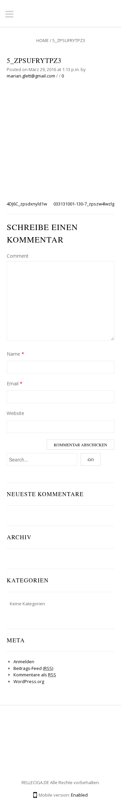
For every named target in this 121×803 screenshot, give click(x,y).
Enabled (79, 795)
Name (15, 354)
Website (15, 413)
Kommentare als (34, 675)
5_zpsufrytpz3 (34, 60)
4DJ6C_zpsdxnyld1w (27, 204)
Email (15, 383)
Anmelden (23, 662)
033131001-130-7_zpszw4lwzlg (83, 204)
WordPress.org (28, 681)
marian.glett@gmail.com (31, 76)
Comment (18, 256)
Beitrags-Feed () (33, 668)
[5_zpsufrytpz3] (60, 143)
